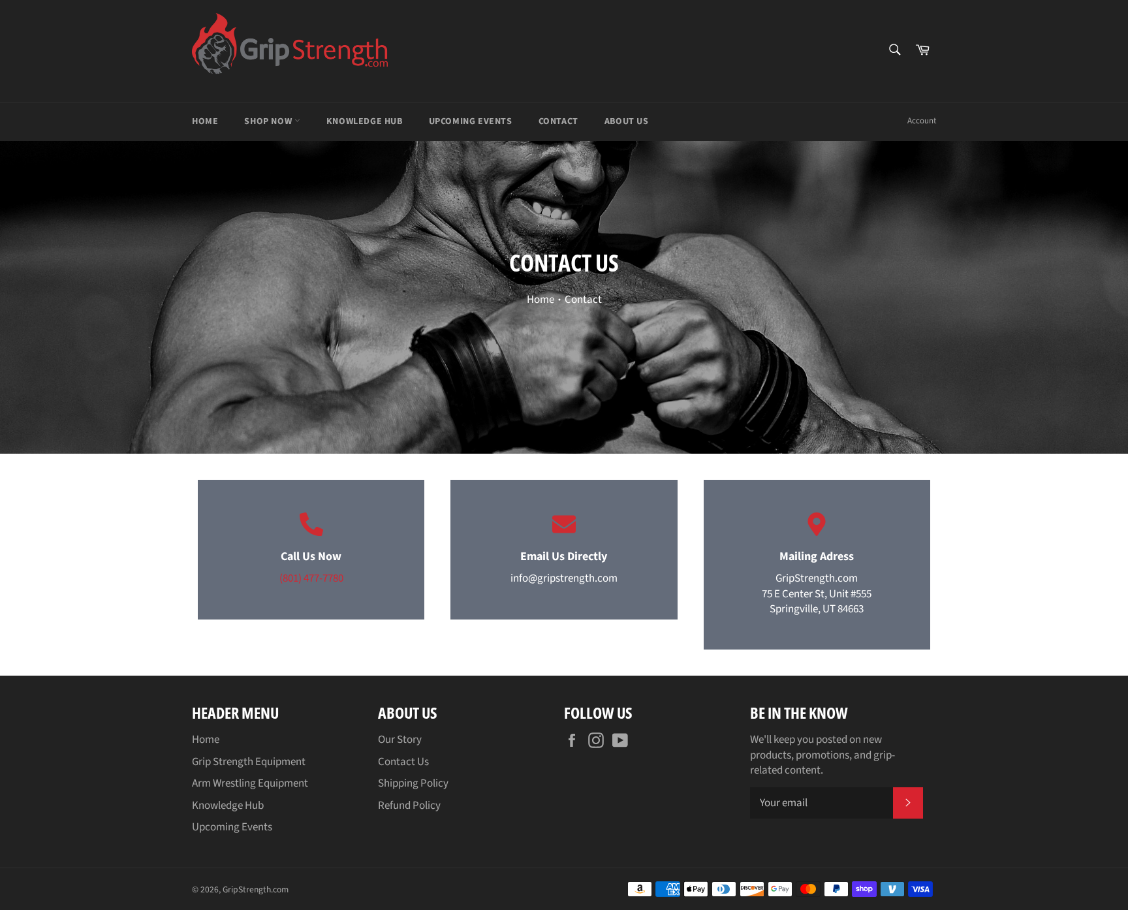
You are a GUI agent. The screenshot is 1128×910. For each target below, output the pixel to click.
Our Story (400, 739)
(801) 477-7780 (311, 578)
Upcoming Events (470, 121)
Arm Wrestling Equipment (250, 783)
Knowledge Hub (364, 121)
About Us (626, 121)
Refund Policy (409, 805)
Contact (558, 121)
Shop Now (269, 121)
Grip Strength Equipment (249, 762)
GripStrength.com (256, 889)
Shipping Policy (413, 783)
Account (921, 121)
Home (205, 121)
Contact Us (403, 762)
